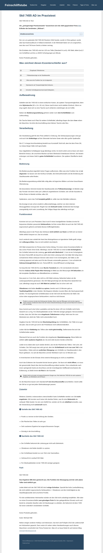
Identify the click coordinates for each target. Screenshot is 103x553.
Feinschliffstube (16, 5)
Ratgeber (43, 5)
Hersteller (53, 5)
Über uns (94, 5)
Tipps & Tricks (84, 5)
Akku (68, 5)
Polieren (75, 5)
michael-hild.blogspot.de (27, 531)
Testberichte (33, 5)
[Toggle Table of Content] (80, 34)
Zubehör (62, 5)
